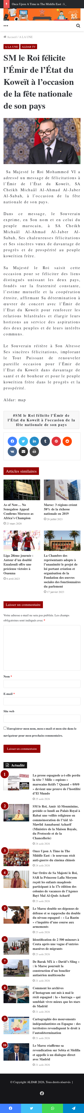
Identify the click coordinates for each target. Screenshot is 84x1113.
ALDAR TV (29, 46)
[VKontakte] (12, 451)
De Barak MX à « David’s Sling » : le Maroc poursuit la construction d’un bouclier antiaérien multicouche (56, 968)
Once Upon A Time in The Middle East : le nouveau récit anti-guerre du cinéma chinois (54, 855)
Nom (8, 676)
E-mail (9, 693)
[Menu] (6, 25)
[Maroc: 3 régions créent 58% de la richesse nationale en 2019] (62, 490)
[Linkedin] (34, 441)
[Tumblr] (45, 441)
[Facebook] (12, 441)
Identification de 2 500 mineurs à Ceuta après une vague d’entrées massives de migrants (56, 944)
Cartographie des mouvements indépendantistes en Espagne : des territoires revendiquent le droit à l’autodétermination (56, 1026)
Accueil (11, 37)
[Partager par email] (23, 451)
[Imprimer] (34, 451)
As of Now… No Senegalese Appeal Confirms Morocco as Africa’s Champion (18, 511)
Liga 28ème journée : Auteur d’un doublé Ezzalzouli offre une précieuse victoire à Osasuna (18, 564)
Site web (9, 711)
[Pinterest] (56, 441)
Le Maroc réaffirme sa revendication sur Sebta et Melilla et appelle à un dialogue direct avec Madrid (56, 1052)
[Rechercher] (78, 25)
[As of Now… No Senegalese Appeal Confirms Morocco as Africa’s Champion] (22, 490)
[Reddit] (67, 441)
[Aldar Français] (42, 14)
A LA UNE (26, 37)
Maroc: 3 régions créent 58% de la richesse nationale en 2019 (60, 509)
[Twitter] (23, 441)
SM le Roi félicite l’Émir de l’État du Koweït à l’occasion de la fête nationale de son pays (41, 420)
